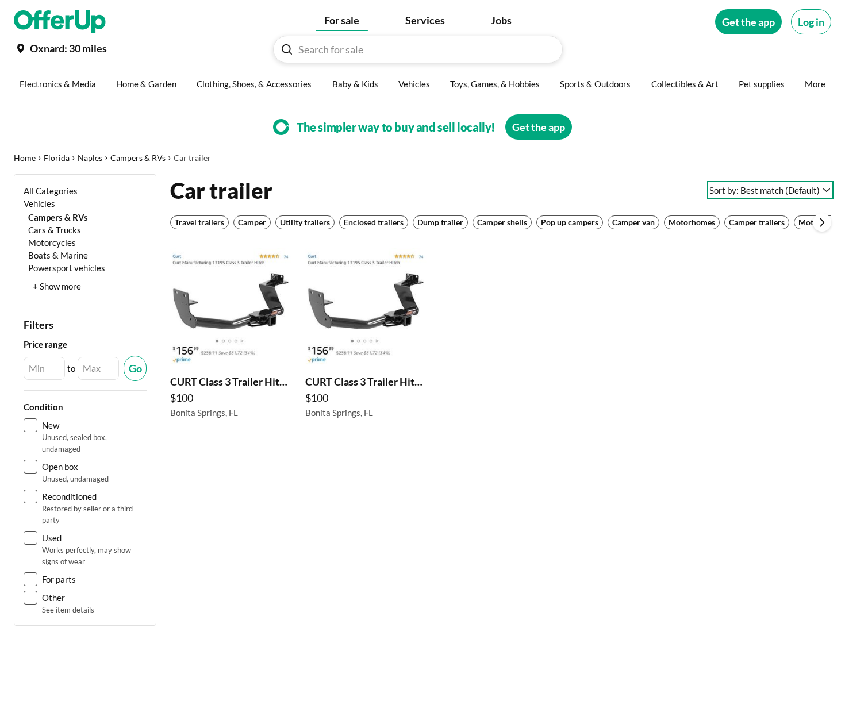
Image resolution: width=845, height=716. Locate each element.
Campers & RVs (138, 158)
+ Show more (57, 286)
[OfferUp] (60, 21)
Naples (90, 158)
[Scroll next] (822, 222)
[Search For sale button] (287, 49)
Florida (57, 158)
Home (25, 158)
